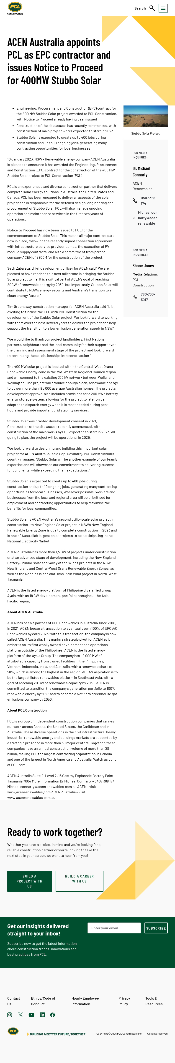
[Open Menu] (163, 8)
